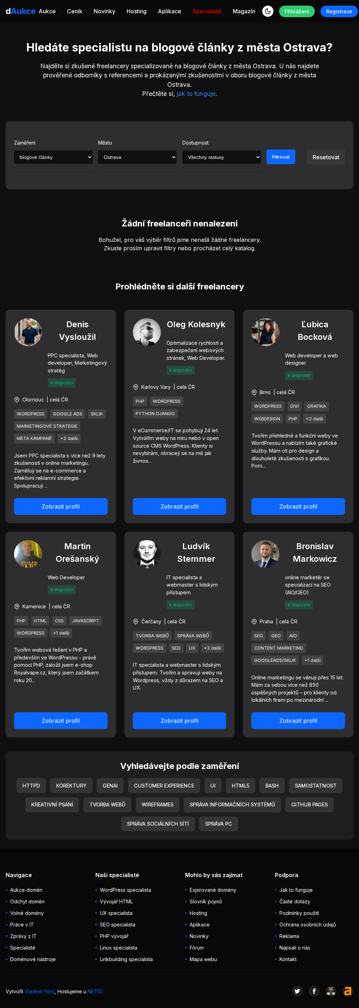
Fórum (197, 948)
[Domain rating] (347, 991)
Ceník (74, 11)
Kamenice (34, 606)
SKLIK (97, 413)
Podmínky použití (299, 913)
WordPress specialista (125, 890)
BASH (272, 786)
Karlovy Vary (156, 387)
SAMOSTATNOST (316, 786)
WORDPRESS (31, 413)
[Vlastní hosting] (331, 991)
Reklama (289, 936)
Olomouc (33, 399)
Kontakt (288, 959)
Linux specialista (118, 948)
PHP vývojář (114, 936)
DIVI (294, 406)
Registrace (339, 11)
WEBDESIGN (267, 418)
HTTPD (31, 786)
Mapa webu (203, 959)
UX (192, 648)
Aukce (47, 11)
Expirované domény (213, 890)
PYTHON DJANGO (155, 413)
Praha (266, 621)
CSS (59, 620)
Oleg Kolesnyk (196, 324)
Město (105, 143)
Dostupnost (195, 143)
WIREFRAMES (158, 804)
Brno (265, 392)
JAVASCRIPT (85, 620)
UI (213, 786)
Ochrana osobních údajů (307, 924)
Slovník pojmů (206, 901)
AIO (293, 635)
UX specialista (116, 913)
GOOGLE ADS (67, 413)
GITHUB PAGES (309, 804)
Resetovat (326, 157)
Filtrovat (281, 157)
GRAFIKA (316, 406)
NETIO (95, 991)
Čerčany (151, 621)
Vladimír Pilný (40, 991)
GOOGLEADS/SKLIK (275, 660)
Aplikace (169, 11)
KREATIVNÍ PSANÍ (52, 804)
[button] (267, 11)
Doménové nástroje (33, 959)
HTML (40, 620)
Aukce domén (26, 890)
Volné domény (27, 913)
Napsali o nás (294, 948)
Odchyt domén (27, 901)
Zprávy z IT (23, 936)
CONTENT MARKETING (278, 648)
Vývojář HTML (116, 901)
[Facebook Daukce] (314, 991)
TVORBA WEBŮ (152, 635)
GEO (276, 635)
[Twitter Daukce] (297, 991)
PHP (140, 401)
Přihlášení (297, 11)
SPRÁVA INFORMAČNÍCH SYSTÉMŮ (232, 804)
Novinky (104, 11)
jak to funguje (196, 93)
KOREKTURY (71, 786)
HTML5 (240, 786)
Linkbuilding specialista (126, 959)
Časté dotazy (294, 901)
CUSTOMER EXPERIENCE (164, 786)
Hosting (137, 11)
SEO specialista (117, 924)
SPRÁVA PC (218, 824)
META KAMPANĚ (34, 438)
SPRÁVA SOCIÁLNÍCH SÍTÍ (158, 824)
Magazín (244, 11)
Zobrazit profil (61, 506)
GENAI (110, 786)
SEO (176, 648)
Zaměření (24, 143)
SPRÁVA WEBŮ (193, 635)
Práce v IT (22, 924)
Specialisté (207, 11)
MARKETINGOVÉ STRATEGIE (47, 426)
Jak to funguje (296, 890)
